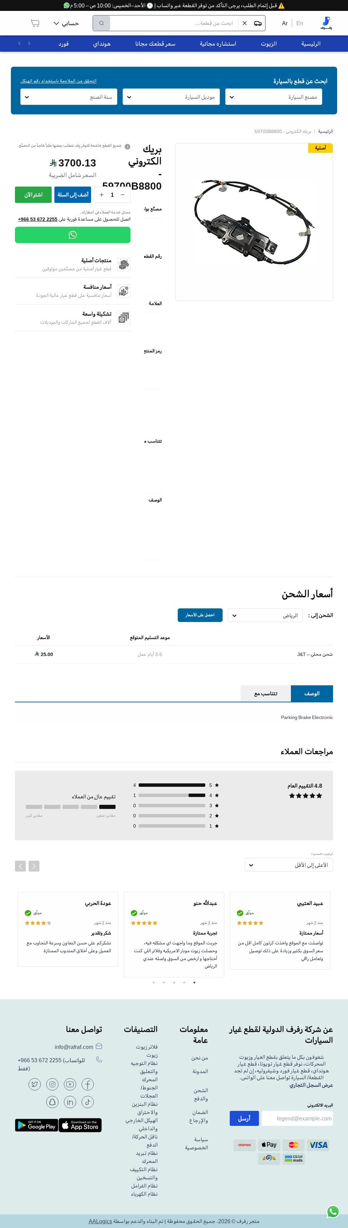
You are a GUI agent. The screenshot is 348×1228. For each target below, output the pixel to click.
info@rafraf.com (74, 1046)
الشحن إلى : (320, 615)
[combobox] (317, 97)
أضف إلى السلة (72, 194)
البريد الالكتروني (320, 1105)
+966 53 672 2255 (37, 219)
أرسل (244, 1118)
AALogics (100, 1221)
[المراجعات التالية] (34, 866)
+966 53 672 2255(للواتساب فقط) (51, 1064)
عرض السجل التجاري (311, 1085)
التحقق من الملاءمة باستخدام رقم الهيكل (58, 81)
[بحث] (101, 23)
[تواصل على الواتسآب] (333, 1213)
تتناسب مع (265, 693)
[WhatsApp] (72, 235)
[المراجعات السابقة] (20, 866)
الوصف (311, 693)
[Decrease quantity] (122, 195)
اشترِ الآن (33, 194)
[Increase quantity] (101, 195)
